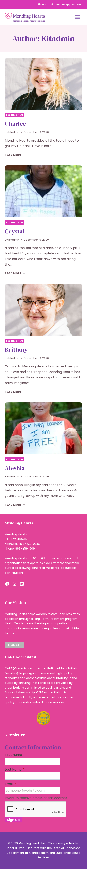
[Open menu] (77, 17)
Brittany (16, 349)
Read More (15, 155)
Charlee (15, 124)
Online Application (68, 4)
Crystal (15, 231)
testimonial (14, 114)
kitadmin (14, 132)
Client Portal (44, 4)
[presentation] (43, 84)
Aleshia (15, 468)
